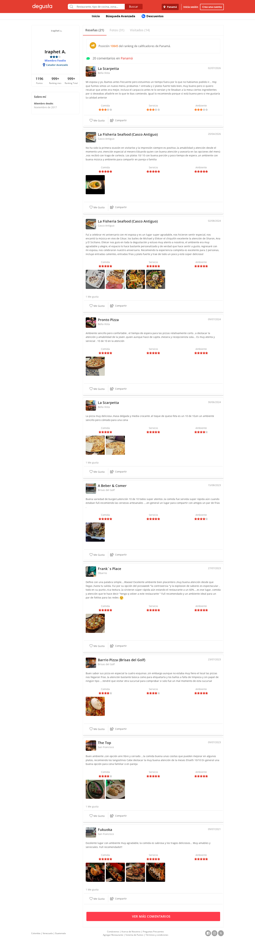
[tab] (95, 30)
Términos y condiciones (157, 934)
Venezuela (48, 933)
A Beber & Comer (112, 485)
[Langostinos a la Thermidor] (115, 789)
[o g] (95, 706)
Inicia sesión (190, 7)
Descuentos (152, 16)
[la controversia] (95, 623)
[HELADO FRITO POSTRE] (95, 872)
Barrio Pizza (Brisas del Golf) (121, 660)
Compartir (121, 120)
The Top (104, 742)
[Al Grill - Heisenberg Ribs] (95, 789)
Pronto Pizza (108, 319)
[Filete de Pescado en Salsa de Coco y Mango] (95, 184)
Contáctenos (113, 931)
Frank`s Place (109, 568)
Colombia (35, 933)
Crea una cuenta (212, 7)
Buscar (133, 7)
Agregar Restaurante (113, 934)
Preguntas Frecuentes (153, 931)
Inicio (96, 16)
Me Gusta (99, 120)
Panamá (171, 7)
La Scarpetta (108, 68)
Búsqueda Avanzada (120, 16)
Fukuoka (105, 829)
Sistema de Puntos (134, 934)
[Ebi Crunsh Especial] (135, 872)
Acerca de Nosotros (131, 931)
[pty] (95, 531)
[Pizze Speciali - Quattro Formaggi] (95, 445)
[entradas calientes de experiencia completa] (155, 279)
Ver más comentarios (151, 916)
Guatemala (60, 933)
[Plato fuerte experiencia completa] (135, 279)
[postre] (95, 279)
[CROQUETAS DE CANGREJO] (115, 872)
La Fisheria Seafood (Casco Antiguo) (128, 134)
